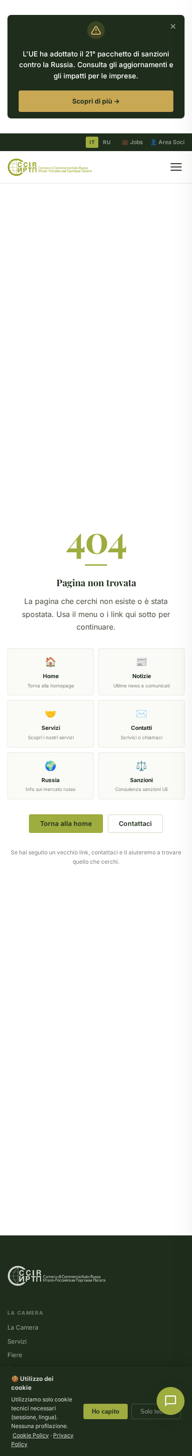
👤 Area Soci (167, 142)
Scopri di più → (96, 101)
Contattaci (135, 823)
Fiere (14, 1355)
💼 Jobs (132, 142)
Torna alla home (66, 823)
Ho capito (105, 1411)
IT (92, 142)
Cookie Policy (31, 1435)
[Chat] (171, 1401)
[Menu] (176, 166)
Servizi (17, 1341)
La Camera (22, 1327)
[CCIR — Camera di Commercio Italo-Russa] (49, 167)
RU (106, 142)
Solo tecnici (156, 1411)
